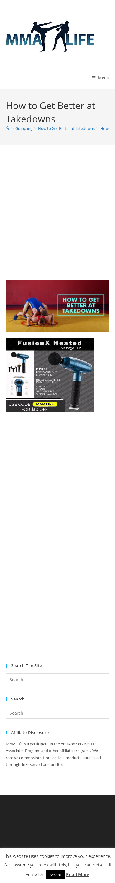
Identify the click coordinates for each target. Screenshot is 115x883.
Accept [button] (55, 874)
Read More (77, 874)
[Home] (8, 128)
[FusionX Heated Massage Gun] (50, 375)
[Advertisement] (57, 220)
